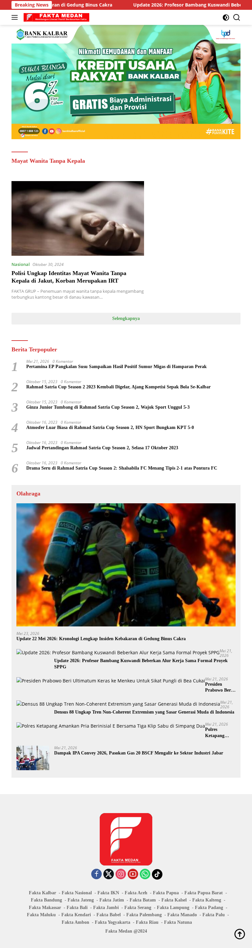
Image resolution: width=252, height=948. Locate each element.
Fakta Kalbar (42, 892)
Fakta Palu (213, 914)
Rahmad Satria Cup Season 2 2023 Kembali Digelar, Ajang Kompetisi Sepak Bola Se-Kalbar (118, 386)
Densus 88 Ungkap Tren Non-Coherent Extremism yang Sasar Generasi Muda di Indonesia (144, 712)
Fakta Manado (182, 914)
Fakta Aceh (136, 892)
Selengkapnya (126, 318)
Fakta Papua (166, 892)
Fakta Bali (77, 907)
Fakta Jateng (81, 900)
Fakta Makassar (45, 907)
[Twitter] (108, 874)
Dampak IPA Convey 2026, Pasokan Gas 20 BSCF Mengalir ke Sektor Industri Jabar (138, 753)
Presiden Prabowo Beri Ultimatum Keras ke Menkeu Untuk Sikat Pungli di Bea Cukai (220, 687)
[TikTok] (157, 874)
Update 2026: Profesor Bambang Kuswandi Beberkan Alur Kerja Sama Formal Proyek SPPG (141, 663)
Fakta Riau (147, 922)
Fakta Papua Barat (203, 892)
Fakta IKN (108, 892)
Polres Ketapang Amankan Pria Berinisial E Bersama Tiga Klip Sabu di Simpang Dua (220, 732)
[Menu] (15, 17)
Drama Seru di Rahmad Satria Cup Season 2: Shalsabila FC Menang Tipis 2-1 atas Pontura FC (121, 468)
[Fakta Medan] (55, 17)
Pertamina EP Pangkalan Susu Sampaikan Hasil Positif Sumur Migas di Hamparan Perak (116, 366)
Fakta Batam (143, 900)
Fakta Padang (209, 907)
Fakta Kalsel (174, 900)
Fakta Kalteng (206, 900)
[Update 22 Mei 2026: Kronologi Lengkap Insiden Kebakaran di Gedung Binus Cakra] (126, 564)
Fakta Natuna (178, 922)
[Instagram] (121, 874)
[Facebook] (96, 874)
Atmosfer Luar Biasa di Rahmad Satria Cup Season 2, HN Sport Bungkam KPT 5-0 (110, 427)
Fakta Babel (108, 914)
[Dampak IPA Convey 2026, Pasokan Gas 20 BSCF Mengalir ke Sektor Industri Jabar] (32, 758)
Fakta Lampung (173, 907)
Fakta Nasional (77, 892)
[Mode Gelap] (226, 17)
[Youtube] (133, 874)
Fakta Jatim (111, 900)
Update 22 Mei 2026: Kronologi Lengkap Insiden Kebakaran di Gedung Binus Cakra (101, 638)
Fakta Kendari (76, 914)
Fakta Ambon (75, 922)
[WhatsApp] (145, 874)
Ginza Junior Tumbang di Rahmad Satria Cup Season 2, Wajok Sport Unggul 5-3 (108, 407)
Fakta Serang (137, 907)
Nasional (20, 264)
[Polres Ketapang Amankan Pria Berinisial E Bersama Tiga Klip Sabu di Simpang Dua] (110, 726)
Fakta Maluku (41, 914)
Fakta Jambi (106, 907)
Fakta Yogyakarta (112, 922)
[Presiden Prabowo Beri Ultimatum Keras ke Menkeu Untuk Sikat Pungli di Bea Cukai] (110, 680)
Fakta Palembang (144, 914)
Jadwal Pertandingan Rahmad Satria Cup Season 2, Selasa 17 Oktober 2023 (102, 447)
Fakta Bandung (46, 900)
